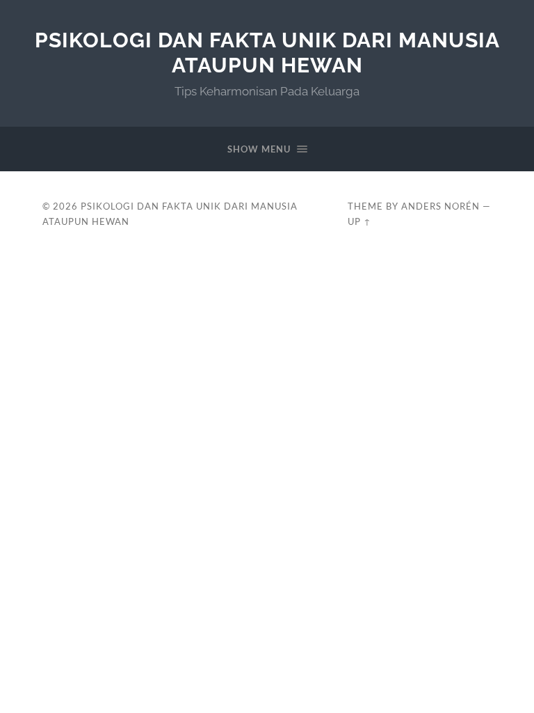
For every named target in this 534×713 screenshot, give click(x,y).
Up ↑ (359, 221)
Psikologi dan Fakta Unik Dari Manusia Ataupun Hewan (267, 52)
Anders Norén (440, 206)
